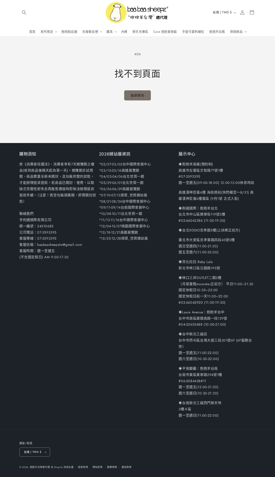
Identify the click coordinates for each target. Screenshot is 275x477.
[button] (24, 12)
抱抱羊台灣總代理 (40, 467)
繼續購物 (137, 95)
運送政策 (127, 467)
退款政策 (83, 467)
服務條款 (112, 467)
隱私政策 (98, 467)
